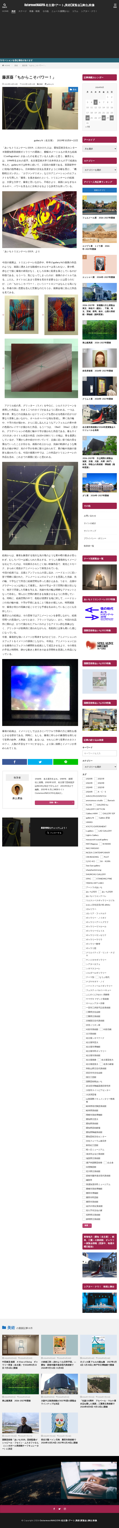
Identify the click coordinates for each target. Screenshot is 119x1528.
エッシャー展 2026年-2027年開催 (98, 277)
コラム (75, 11)
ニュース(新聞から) (60, 11)
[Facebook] (14, 762)
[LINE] (65, 762)
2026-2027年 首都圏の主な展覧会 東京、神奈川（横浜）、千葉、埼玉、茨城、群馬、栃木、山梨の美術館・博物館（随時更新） (99, 310)
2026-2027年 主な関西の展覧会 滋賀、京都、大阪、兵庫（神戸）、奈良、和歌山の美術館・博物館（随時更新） (98, 463)
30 (112, 118)
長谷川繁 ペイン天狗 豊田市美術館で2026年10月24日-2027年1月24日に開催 (59, 1441)
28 (103, 118)
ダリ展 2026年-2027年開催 (95, 495)
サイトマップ (90, 531)
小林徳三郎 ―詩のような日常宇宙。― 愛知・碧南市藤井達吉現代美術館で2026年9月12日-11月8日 (59, 1365)
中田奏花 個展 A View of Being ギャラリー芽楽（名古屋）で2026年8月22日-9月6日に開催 (20, 1365)
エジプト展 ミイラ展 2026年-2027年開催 (95, 247)
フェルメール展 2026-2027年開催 (98, 217)
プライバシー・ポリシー (95, 538)
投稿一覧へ (53, 802)
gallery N (50, 84)
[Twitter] (40, 762)
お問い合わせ (90, 515)
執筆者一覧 (89, 546)
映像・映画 (34, 11)
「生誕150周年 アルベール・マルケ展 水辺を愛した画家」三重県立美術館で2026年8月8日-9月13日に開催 (98, 1403)
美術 (13, 11)
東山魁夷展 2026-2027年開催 (96, 342)
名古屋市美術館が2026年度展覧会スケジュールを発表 (99, 428)
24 (87, 118)
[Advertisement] (59, 34)
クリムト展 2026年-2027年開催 (97, 399)
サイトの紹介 (90, 523)
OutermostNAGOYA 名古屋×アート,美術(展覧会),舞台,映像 (59, 5)
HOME (5, 11)
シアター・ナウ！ (89, 11)
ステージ (22, 11)
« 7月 (87, 126)
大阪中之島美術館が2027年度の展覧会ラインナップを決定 (58, 1402)
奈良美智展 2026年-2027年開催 (97, 370)
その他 (46, 11)
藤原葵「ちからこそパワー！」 (34, 65)
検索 (86, 1225)
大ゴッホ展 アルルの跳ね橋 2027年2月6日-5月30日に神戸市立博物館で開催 (98, 1363)
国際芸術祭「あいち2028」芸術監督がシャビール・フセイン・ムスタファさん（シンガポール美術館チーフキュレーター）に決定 (20, 1444)
